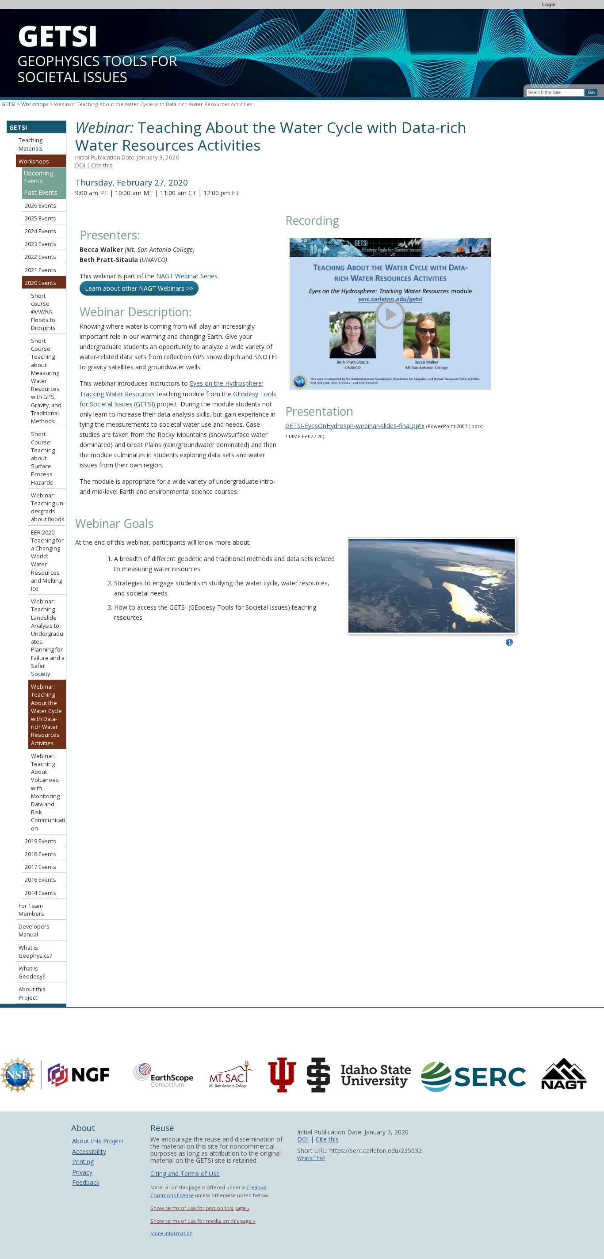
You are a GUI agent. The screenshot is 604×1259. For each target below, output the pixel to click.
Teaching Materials (31, 144)
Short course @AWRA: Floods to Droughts (43, 312)
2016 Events (40, 880)
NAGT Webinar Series (187, 276)
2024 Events (40, 231)
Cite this (102, 165)
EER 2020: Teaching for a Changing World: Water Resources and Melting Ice (47, 560)
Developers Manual (34, 930)
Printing (83, 1161)
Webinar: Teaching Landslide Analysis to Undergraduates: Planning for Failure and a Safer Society (48, 638)
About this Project (32, 993)
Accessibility (89, 1151)
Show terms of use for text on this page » (200, 1208)
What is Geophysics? (35, 951)
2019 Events (40, 841)
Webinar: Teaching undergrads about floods (48, 507)
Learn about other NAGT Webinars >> (139, 288)
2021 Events (40, 270)
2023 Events (40, 244)
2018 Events (40, 854)
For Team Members (31, 910)
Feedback (85, 1182)
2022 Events (40, 257)
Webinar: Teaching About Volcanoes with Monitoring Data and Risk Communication (48, 792)
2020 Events (40, 283)
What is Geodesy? (32, 972)
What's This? (311, 1158)
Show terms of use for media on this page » (203, 1220)
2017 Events (40, 867)
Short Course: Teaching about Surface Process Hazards (43, 458)
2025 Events (40, 218)
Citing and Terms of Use (185, 1173)
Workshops (34, 104)
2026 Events (40, 205)
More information (171, 1233)
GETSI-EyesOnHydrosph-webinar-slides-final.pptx (354, 425)
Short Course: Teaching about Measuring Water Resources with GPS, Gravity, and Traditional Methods (46, 381)
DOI (80, 165)
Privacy (82, 1172)
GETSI (8, 104)
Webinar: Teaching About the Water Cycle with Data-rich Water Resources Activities (46, 715)
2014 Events (40, 893)
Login (549, 4)
